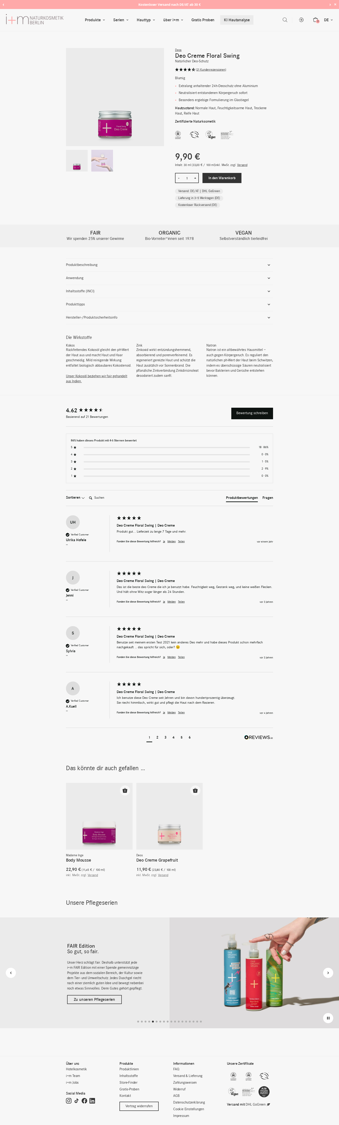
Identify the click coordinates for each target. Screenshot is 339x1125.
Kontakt (125, 1096)
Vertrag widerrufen (138, 1106)
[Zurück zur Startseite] (44, 20)
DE (326, 19)
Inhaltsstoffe (128, 1076)
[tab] (242, 498)
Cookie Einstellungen (188, 1109)
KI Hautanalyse (237, 19)
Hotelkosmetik (76, 1069)
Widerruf (179, 1089)
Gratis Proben (202, 19)
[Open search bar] (285, 20)
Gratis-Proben (129, 1089)
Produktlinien (129, 1069)
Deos (178, 50)
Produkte (93, 19)
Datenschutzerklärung (189, 1102)
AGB (176, 1096)
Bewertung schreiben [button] (252, 413)
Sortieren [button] (73, 497)
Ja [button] (164, 541)
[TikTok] (76, 1101)
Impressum (181, 1116)
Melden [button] (171, 541)
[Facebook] (84, 1101)
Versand (242, 165)
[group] (90, 410)
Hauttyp (144, 19)
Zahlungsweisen (185, 1083)
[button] (224, 70)
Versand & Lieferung (187, 1076)
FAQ (176, 1069)
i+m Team (73, 1076)
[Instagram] (68, 1101)
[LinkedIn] (92, 1101)
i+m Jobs (72, 1083)
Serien (118, 19)
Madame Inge (74, 855)
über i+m (171, 19)
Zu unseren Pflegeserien (94, 999)
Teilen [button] (181, 541)
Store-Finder (128, 1083)
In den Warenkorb (221, 178)
